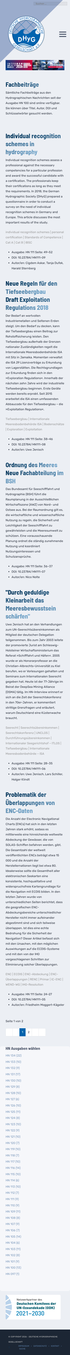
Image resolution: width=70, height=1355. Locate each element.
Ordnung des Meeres (31, 464)
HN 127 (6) (12, 1099)
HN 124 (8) (13, 1118)
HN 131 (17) (13, 1074)
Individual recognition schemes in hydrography (33, 143)
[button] (62, 34)
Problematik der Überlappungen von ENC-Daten (30, 802)
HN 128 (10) (13, 1093)
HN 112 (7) (12, 1193)
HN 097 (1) (12, 1274)
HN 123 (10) (13, 1124)
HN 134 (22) (13, 1055)
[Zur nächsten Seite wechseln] (35, 1032)
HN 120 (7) (12, 1143)
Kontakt (55, 1346)
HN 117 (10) (13, 1161)
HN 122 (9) (12, 1130)
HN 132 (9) (13, 1068)
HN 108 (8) (13, 1218)
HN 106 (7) (13, 1230)
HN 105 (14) (13, 1236)
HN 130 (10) (13, 1080)
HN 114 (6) (12, 1180)
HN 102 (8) (13, 1255)
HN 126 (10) (13, 1105)
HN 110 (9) (12, 1205)
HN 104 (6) (13, 1242)
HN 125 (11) (13, 1112)
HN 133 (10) (13, 1062)
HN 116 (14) (13, 1168)
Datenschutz (40, 1346)
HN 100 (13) (13, 1267)
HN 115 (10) (13, 1174)
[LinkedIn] (55, 34)
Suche (22, 1349)
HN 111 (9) (12, 1199)
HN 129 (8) (13, 1086)
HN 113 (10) (13, 1186)
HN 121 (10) (13, 1136)
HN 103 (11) (13, 1249)
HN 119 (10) (13, 1149)
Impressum (23, 1346)
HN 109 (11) (13, 1211)
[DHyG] (26, 34)
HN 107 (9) (12, 1224)
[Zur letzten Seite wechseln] (42, 1032)
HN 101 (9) (12, 1261)
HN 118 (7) (12, 1155)
